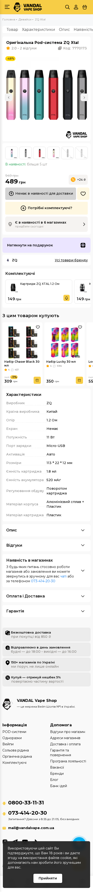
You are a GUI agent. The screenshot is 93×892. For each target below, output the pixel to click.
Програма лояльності (68, 761)
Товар (12, 29)
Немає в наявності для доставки (44, 193)
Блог (54, 780)
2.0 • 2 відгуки (23, 48)
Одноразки (12, 738)
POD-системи (14, 732)
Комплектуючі (14, 763)
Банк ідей (58, 786)
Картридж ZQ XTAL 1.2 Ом (39, 284)
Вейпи (8, 744)
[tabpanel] (46, 97)
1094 (59, 365)
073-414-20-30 (43, 581)
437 (17, 369)
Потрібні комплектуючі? (50, 208)
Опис (64, 29)
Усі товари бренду (71, 260)
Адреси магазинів (65, 738)
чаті (63, 576)
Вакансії (57, 767)
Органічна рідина (17, 756)
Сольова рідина (15, 750)
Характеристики (38, 29)
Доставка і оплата (65, 744)
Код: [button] (75, 48)
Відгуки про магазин (67, 732)
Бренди (57, 773)
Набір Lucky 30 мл (61, 361)
